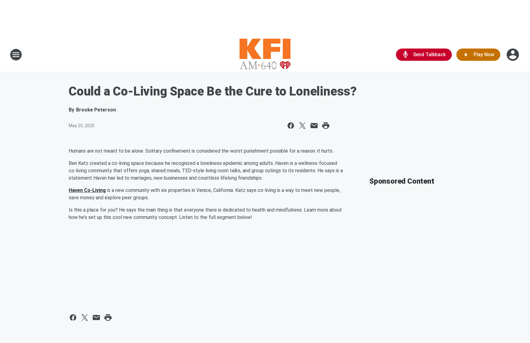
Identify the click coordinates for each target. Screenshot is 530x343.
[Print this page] (325, 125)
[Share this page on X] (302, 125)
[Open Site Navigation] (16, 55)
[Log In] (513, 55)
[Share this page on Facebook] (290, 125)
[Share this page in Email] (314, 125)
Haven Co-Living (87, 190)
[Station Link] (265, 55)
